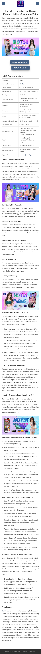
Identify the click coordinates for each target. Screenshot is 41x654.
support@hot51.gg (25, 155)
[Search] (3, 3)
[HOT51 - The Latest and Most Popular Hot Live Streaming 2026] (20, 3)
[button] (37, 3)
